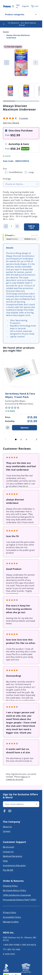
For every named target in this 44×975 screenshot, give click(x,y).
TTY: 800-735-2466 (11, 949)
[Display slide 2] (21, 439)
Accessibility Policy (12, 917)
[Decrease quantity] (6, 226)
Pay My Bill (8, 870)
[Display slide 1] (15, 439)
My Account (8, 847)
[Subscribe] (36, 804)
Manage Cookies (11, 921)
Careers (7, 831)
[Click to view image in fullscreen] (21, 62)
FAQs (5, 861)
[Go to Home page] (7, 6)
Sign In (18, 6)
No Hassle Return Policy (14, 890)
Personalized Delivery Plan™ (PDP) (19, 899)
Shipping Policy (10, 886)
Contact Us (8, 851)
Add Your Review (11, 123)
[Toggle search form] (13, 6)
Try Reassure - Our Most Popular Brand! (22, 24)
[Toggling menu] (36, 14)
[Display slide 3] (26, 439)
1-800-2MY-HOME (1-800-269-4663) (19, 944)
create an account (14, 779)
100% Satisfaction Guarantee (17, 895)
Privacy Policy (9, 912)
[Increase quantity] (17, 226)
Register (25, 6)
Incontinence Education (14, 865)
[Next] (38, 24)
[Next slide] (36, 439)
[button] (10, 118)
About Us (7, 826)
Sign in (24, 776)
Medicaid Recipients (12, 856)
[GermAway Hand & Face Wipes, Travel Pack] (21, 372)
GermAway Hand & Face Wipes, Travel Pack (20, 395)
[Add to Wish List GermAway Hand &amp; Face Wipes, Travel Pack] (7, 427)
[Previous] (3, 24)
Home (6, 31)
